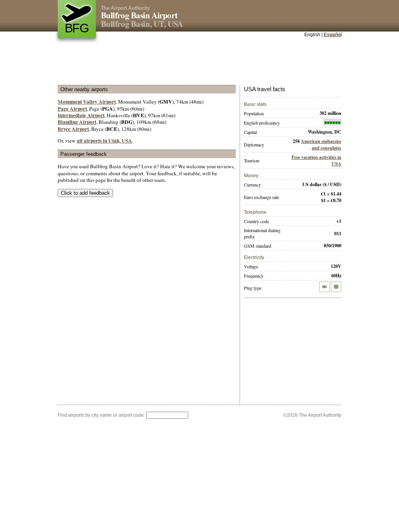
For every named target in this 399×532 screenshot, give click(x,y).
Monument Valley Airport (87, 102)
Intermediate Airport (81, 115)
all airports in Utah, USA (104, 140)
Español (333, 34)
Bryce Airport (73, 129)
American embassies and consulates (321, 144)
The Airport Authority (125, 8)
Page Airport (72, 109)
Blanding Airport (77, 122)
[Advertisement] (199, 61)
